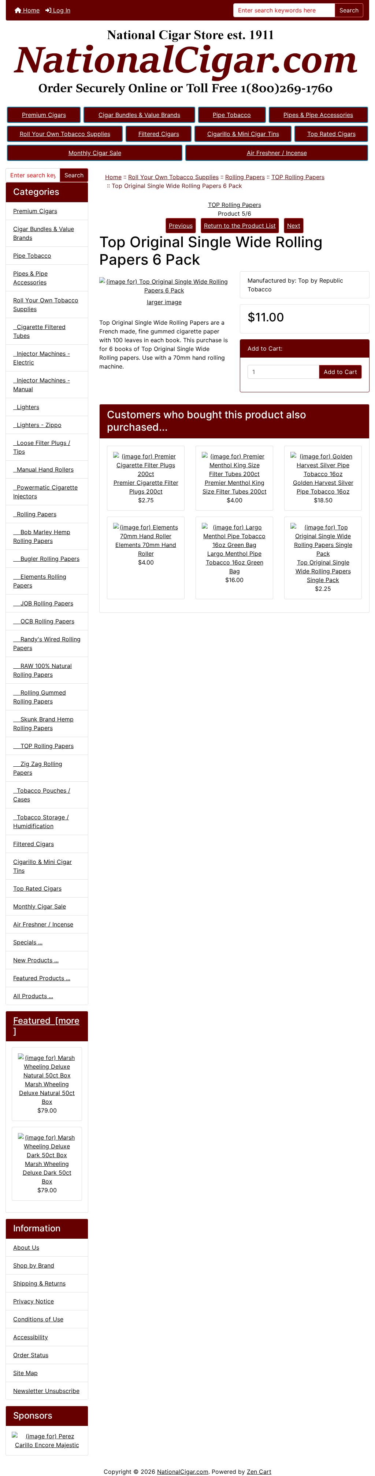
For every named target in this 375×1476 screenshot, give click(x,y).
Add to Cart (340, 371)
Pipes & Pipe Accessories (318, 114)
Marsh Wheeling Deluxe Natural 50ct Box (47, 1092)
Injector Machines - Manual (41, 385)
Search (349, 10)
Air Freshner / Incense (277, 152)
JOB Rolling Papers (43, 603)
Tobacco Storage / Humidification (41, 822)
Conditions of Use (38, 1319)
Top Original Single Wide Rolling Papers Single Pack (323, 571)
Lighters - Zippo (37, 425)
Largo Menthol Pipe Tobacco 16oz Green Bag (234, 562)
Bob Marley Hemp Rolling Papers (41, 536)
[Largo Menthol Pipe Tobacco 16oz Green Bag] (234, 535)
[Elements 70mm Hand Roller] (145, 531)
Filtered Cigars (158, 133)
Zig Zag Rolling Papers (37, 768)
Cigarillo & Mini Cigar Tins (243, 133)
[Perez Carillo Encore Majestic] (47, 1439)
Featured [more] (46, 1026)
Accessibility (30, 1337)
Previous (181, 225)
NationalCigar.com (182, 1471)
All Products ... (33, 996)
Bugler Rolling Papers (46, 558)
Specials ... (27, 942)
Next (293, 225)
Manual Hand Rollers (43, 469)
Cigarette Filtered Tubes (39, 331)
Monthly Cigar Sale (94, 152)
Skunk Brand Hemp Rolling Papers (43, 724)
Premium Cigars (44, 114)
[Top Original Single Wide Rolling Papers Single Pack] (323, 539)
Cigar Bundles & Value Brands (139, 114)
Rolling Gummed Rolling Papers (39, 697)
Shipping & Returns (39, 1283)
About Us (26, 1247)
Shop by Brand (33, 1265)
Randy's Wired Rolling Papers (47, 643)
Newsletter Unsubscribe (46, 1390)
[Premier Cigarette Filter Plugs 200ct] (145, 464)
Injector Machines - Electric (41, 358)
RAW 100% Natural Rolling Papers (42, 670)
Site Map (25, 1373)
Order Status (30, 1355)
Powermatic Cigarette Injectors (45, 492)
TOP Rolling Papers (297, 177)
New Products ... (36, 960)
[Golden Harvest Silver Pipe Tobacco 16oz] (323, 464)
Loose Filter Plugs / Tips (41, 447)
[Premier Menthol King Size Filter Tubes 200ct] (234, 464)
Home (30, 10)
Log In (60, 10)
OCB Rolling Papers (43, 621)
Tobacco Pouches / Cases (41, 795)
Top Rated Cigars (331, 133)
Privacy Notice (33, 1301)
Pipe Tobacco (232, 114)
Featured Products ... (41, 978)
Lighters (26, 407)
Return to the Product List (240, 225)
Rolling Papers (245, 177)
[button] (361, 1440)
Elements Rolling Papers (39, 581)
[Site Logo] (187, 62)
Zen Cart (259, 1471)
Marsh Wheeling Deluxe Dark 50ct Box (47, 1172)
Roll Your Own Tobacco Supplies (65, 133)
